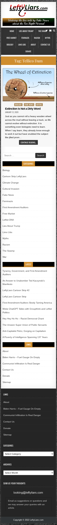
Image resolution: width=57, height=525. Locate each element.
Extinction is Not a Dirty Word (23, 108)
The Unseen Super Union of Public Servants (25, 325)
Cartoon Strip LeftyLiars (14, 176)
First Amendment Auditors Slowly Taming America (27, 302)
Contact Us (45, 44)
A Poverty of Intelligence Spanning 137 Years (25, 337)
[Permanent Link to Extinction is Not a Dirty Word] (28, 84)
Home (12, 31)
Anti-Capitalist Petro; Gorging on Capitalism (24, 331)
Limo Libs (22, 44)
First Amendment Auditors (15, 207)
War (4, 257)
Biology (10, 44)
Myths (47, 37)
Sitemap (7, 382)
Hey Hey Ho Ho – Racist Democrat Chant (23, 318)
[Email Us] (50, 31)
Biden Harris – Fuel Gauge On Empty (21, 357)
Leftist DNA (8, 220)
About (33, 44)
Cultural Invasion (11, 189)
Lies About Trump (26, 31)
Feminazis (25, 37)
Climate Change (11, 182)
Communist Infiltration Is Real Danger (21, 363)
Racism (37, 37)
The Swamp (42, 31)
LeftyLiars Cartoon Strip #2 (16, 290)
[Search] (54, 31)
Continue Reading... (28, 142)
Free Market (11, 37)
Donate (28, 51)
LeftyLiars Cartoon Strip (14, 296)
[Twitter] (47, 31)
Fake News (29, 104)
